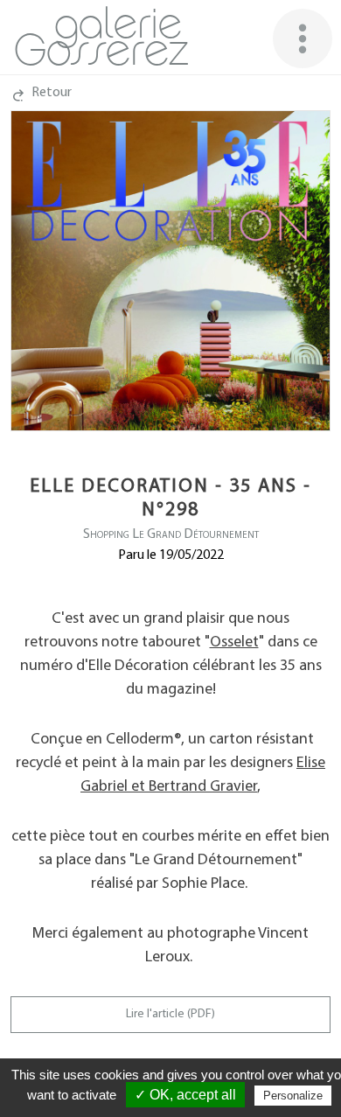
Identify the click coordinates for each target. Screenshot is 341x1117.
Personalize (293, 1095)
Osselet (234, 643)
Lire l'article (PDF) (170, 1014)
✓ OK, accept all (185, 1094)
